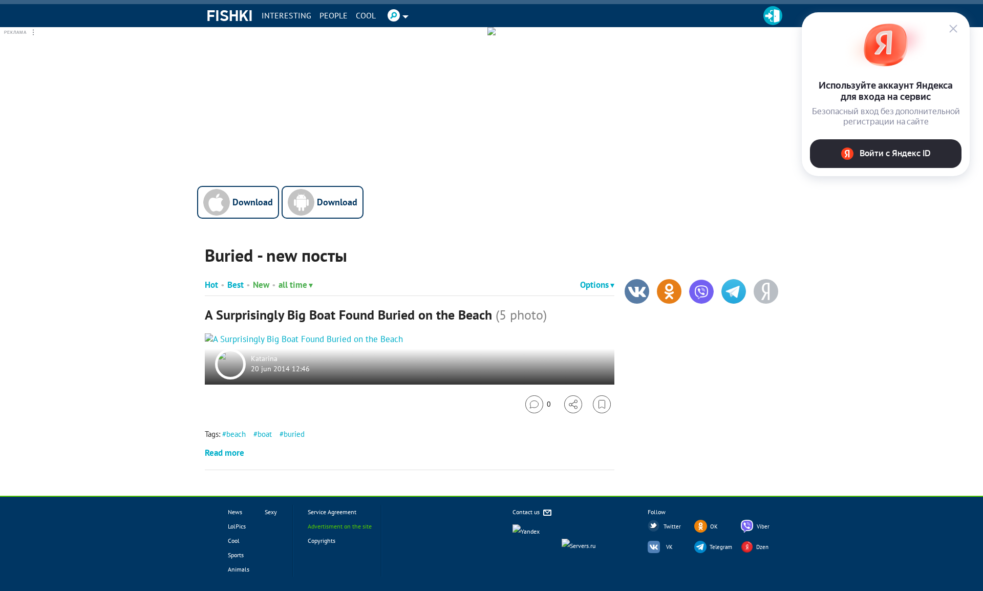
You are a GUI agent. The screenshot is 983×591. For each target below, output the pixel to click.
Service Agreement (332, 512)
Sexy (271, 512)
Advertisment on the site (340, 526)
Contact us (526, 512)
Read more (224, 452)
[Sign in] (772, 15)
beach (236, 434)
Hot (211, 284)
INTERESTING (286, 15)
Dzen (762, 547)
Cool (366, 15)
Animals (238, 569)
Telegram (721, 547)
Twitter (672, 526)
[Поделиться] (573, 404)
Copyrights (321, 540)
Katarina (264, 359)
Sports (236, 555)
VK (669, 547)
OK (714, 526)
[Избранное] (602, 404)
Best (235, 284)
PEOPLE (333, 15)
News (235, 512)
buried (294, 434)
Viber (763, 526)
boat (265, 434)
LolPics (237, 526)
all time (293, 284)
